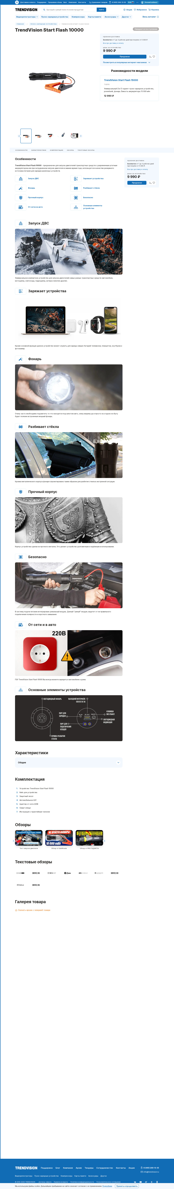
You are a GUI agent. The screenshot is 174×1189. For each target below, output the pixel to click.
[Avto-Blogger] (83, 873)
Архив (79, 1168)
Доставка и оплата (27, 2)
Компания (73, 2)
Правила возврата (61, 1182)
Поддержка (41, 2)
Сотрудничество (104, 1168)
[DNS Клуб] (20, 873)
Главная (20, 24)
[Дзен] (67, 873)
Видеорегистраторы (26, 17)
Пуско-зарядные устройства (54, 17)
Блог (65, 2)
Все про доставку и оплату (113, 43)
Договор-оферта (45, 1182)
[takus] (20, 885)
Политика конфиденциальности (82, 1182)
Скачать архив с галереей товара (34, 910)
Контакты (82, 2)
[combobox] (69, 10)
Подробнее (107, 1186)
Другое (125, 17)
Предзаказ (125, 57)
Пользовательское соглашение (108, 1182)
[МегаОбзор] (52, 873)
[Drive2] (36, 873)
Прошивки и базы (55, 2)
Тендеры (89, 1168)
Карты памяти (94, 17)
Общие (22, 762)
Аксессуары (110, 17)
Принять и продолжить (127, 1186)
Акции (132, 1168)
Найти (101, 10)
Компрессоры (78, 17)
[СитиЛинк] (99, 873)
